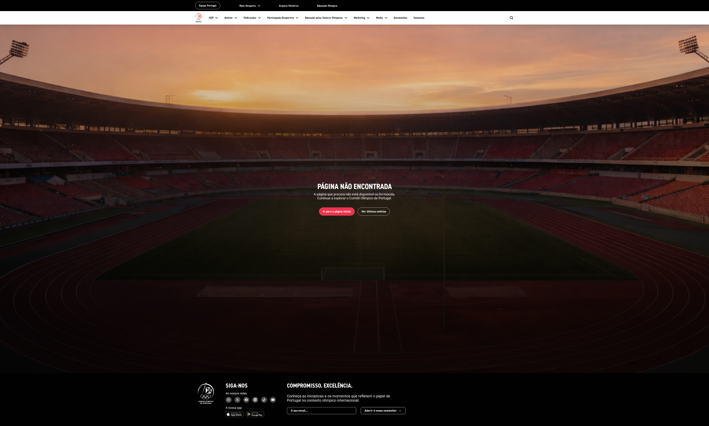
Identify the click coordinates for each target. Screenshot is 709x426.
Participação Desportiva (280, 17)
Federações (250, 17)
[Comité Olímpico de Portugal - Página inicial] (198, 17)
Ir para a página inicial (337, 211)
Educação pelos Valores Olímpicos (324, 17)
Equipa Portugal (207, 5)
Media (379, 17)
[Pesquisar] (511, 17)
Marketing (359, 17)
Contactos (419, 17)
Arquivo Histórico (289, 5)
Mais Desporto (247, 5)
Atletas (229, 17)
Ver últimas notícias (374, 211)
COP (211, 17)
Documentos (400, 17)
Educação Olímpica (327, 5)
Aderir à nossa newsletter (381, 411)
